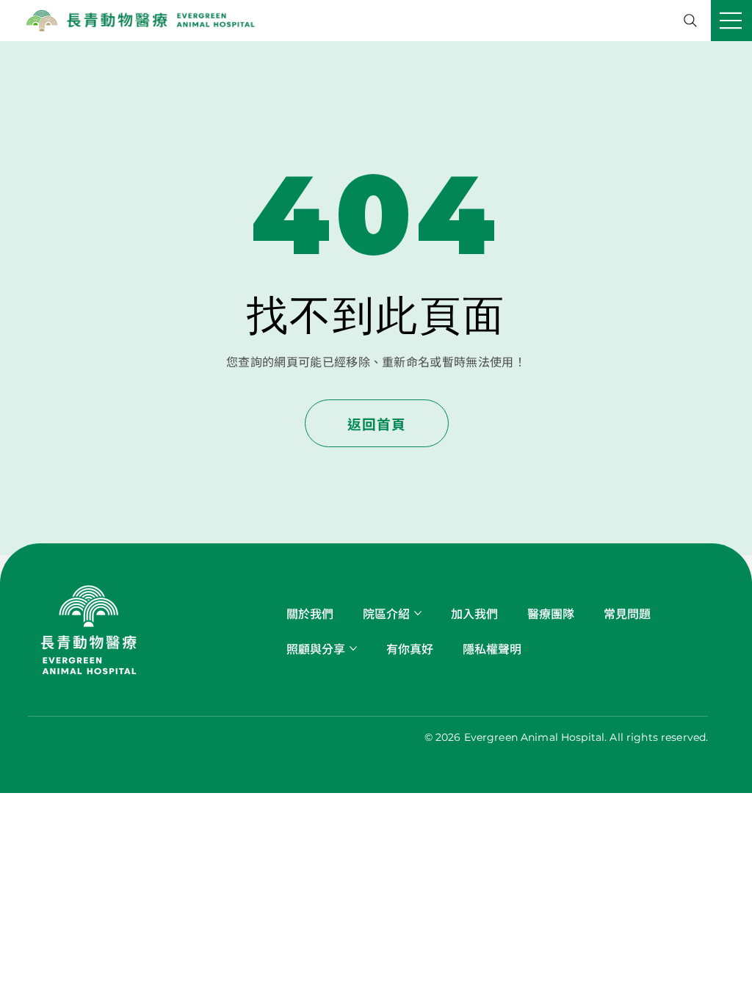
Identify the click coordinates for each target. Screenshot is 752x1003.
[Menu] (731, 20)
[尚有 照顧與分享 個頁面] (353, 648)
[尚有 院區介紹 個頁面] (418, 613)
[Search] (690, 20)
